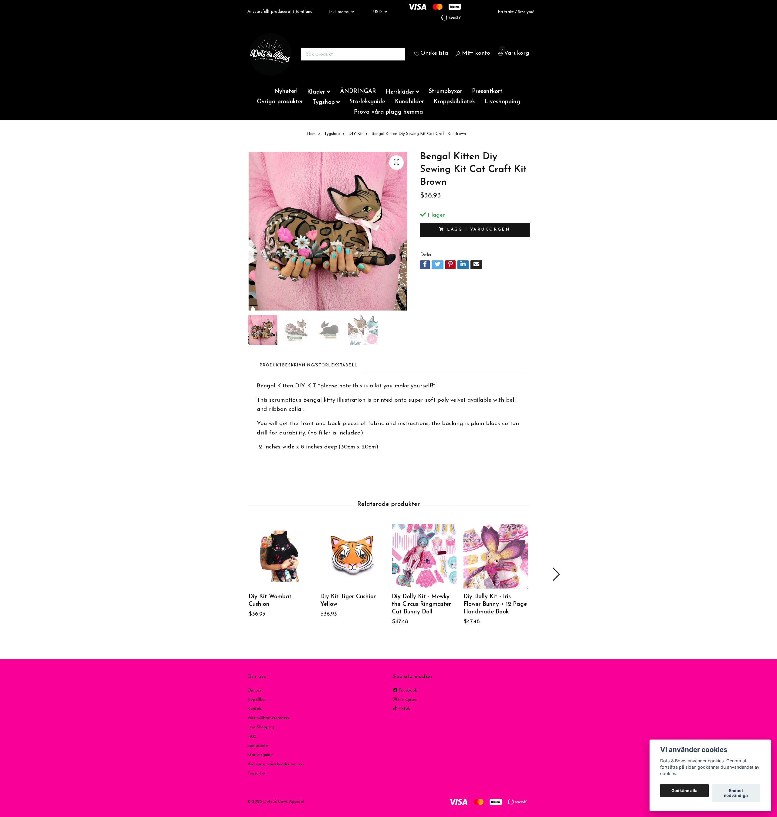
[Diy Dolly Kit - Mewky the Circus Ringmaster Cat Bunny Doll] (424, 556)
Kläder (316, 92)
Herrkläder (400, 92)
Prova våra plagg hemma (388, 112)
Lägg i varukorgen (478, 230)
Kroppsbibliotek (454, 102)
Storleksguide (367, 102)
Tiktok (403, 708)
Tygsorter (256, 773)
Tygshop (324, 102)
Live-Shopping (260, 727)
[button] (556, 574)
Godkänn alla (684, 790)
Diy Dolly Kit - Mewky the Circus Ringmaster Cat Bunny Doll (421, 604)
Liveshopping (502, 102)
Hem (311, 134)
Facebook (407, 690)
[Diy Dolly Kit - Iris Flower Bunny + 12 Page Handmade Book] (495, 556)
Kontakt (255, 708)
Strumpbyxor (445, 91)
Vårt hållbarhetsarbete (268, 718)
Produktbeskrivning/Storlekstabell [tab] (308, 365)
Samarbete (257, 745)
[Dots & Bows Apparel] (270, 54)
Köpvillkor (256, 699)
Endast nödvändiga (736, 793)
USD (378, 12)
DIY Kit (355, 134)
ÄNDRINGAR (358, 91)
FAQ (252, 736)
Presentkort (487, 91)
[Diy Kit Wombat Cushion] (281, 556)
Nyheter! (285, 91)
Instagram (407, 699)
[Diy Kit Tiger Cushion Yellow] (352, 556)
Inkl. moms (339, 12)
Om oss (254, 690)
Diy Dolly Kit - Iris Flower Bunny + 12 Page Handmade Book (495, 604)
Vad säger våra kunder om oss (275, 764)
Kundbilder (409, 102)
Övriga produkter (280, 102)
